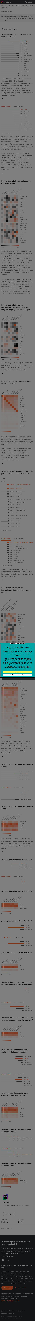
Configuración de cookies (17, 675)
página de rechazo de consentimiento (17, 669)
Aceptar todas (17, 672)
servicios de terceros (19, 665)
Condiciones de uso (20, 663)
